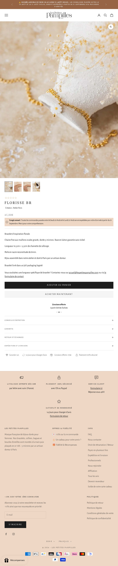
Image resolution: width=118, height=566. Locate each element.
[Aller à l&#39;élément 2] (18, 186)
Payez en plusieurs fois (98, 450)
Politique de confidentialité (99, 518)
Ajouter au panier (59, 285)
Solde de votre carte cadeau (100, 486)
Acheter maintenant (59, 294)
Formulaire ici (96, 388)
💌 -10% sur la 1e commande (65, 434)
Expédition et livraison (98, 455)
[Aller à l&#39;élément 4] (36, 186)
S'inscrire (15, 524)
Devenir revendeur (96, 481)
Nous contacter (94, 440)
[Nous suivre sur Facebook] (6, 534)
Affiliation (92, 471)
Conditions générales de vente (100, 513)
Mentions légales (94, 508)
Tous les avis (93, 476)
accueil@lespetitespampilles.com (83, 272)
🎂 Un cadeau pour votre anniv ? (66, 440)
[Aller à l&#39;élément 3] (27, 186)
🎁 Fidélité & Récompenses (64, 445)
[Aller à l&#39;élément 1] (9, 186)
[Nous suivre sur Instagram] (13, 534)
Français (64, 541)
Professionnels (94, 460)
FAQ (90, 434)
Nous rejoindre (94, 466)
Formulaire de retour (59, 416)
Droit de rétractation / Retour (100, 445)
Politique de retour (95, 503)
